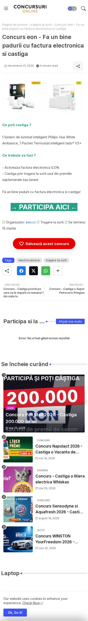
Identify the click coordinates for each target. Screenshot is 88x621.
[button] (72, 8)
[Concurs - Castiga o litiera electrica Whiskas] (18, 479)
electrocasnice (29, 260)
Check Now (31, 603)
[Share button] (57, 270)
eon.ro (31, 222)
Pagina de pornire (15, 24)
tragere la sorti (41, 24)
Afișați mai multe (70, 321)
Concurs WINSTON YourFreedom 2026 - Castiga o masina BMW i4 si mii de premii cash (59, 539)
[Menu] (6, 8)
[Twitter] (33, 270)
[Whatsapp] (45, 270)
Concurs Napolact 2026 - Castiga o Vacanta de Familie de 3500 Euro (58, 449)
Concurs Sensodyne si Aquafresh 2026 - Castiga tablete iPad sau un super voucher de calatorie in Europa (59, 509)
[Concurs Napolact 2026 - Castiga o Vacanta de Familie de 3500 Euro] (18, 449)
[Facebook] (21, 270)
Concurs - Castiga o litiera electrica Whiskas (60, 479)
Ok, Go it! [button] (15, 612)
